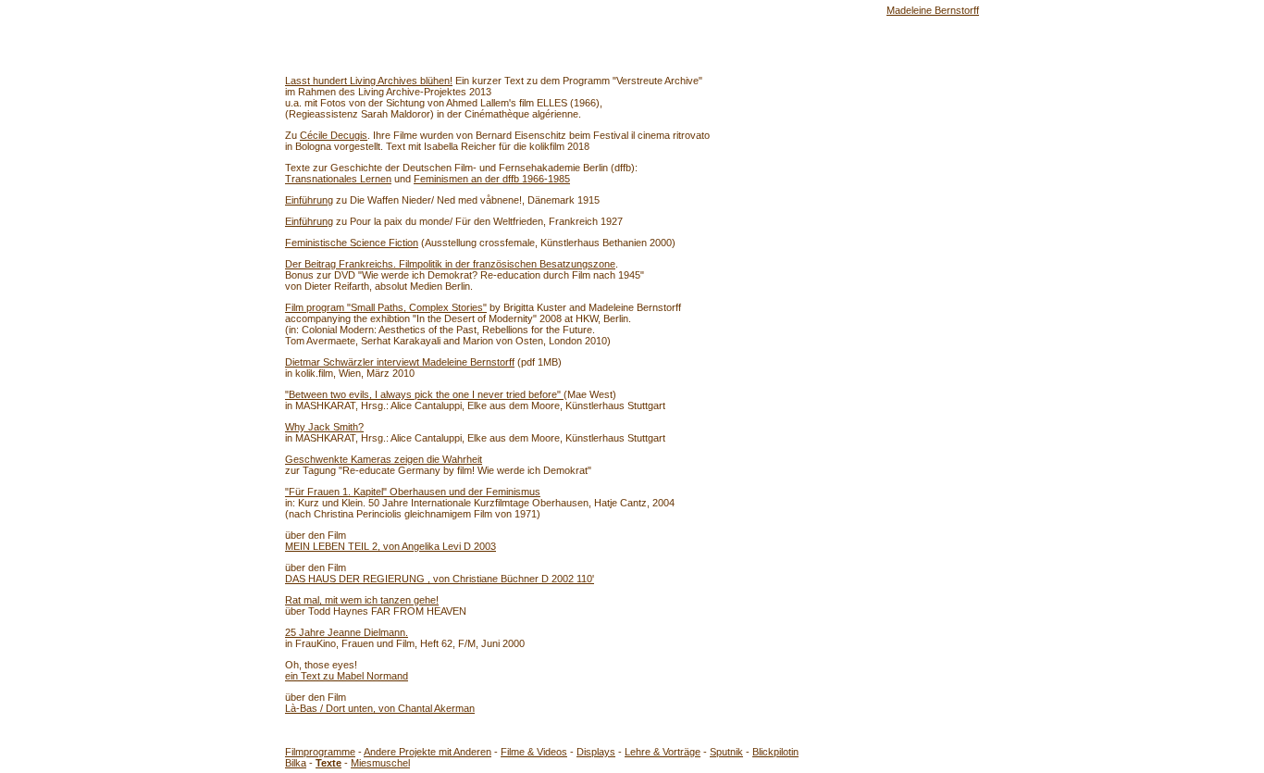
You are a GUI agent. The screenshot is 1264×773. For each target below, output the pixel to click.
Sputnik (726, 751)
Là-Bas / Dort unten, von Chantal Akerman (380, 708)
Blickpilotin (775, 751)
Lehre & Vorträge (662, 751)
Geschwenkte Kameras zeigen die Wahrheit (383, 459)
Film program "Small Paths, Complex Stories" (386, 307)
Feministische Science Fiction (351, 242)
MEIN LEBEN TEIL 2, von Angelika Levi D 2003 (390, 546)
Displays (595, 751)
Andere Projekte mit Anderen (427, 751)
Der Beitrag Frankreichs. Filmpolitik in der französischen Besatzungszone (450, 263)
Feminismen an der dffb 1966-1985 (492, 178)
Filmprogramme (320, 751)
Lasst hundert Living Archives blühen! (368, 80)
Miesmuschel (380, 762)
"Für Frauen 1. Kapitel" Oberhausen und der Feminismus (412, 491)
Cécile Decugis (333, 135)
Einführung (309, 200)
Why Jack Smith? (324, 426)
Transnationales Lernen (338, 178)
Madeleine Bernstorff (932, 10)
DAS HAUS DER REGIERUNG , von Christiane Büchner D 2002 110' (439, 578)
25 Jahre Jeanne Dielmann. (346, 632)
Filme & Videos (534, 751)
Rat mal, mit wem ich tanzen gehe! (362, 599)
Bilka (295, 762)
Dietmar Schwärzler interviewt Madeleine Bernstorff (399, 362)
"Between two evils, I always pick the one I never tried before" (424, 394)
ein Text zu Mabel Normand (346, 675)
